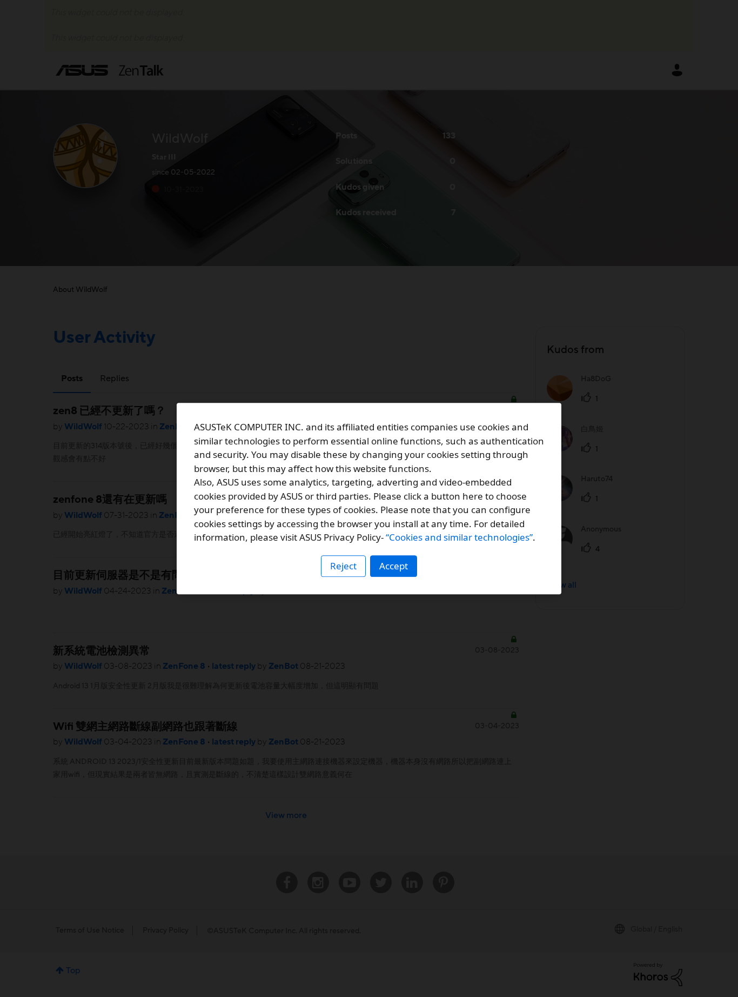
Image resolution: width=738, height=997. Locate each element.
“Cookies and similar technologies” (459, 537)
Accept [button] (393, 566)
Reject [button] (343, 566)
